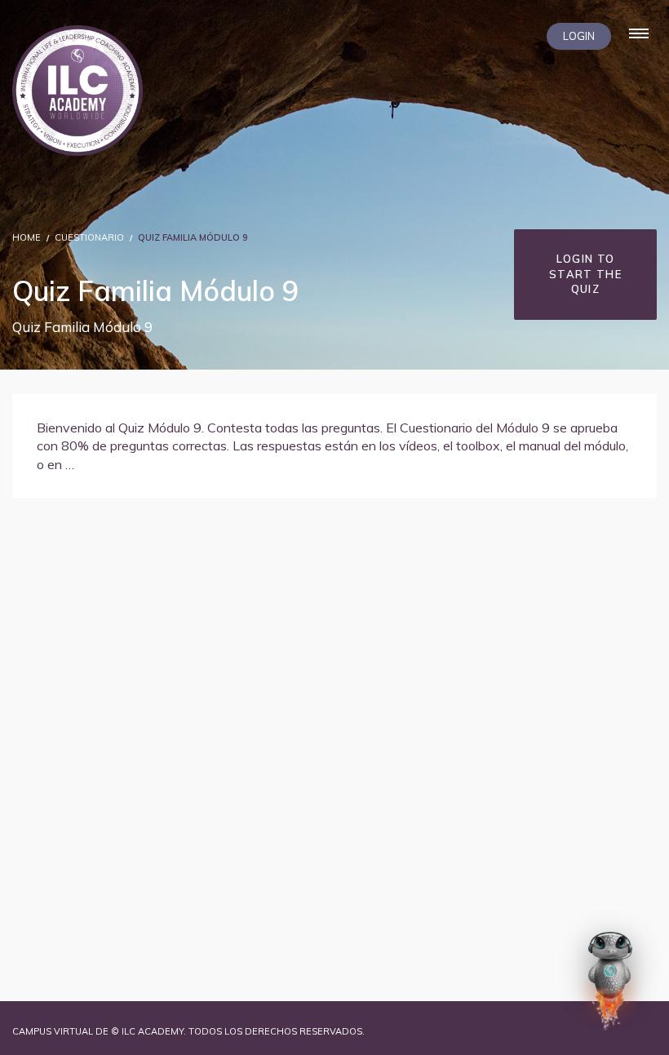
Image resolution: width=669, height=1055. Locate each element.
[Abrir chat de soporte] (610, 981)
